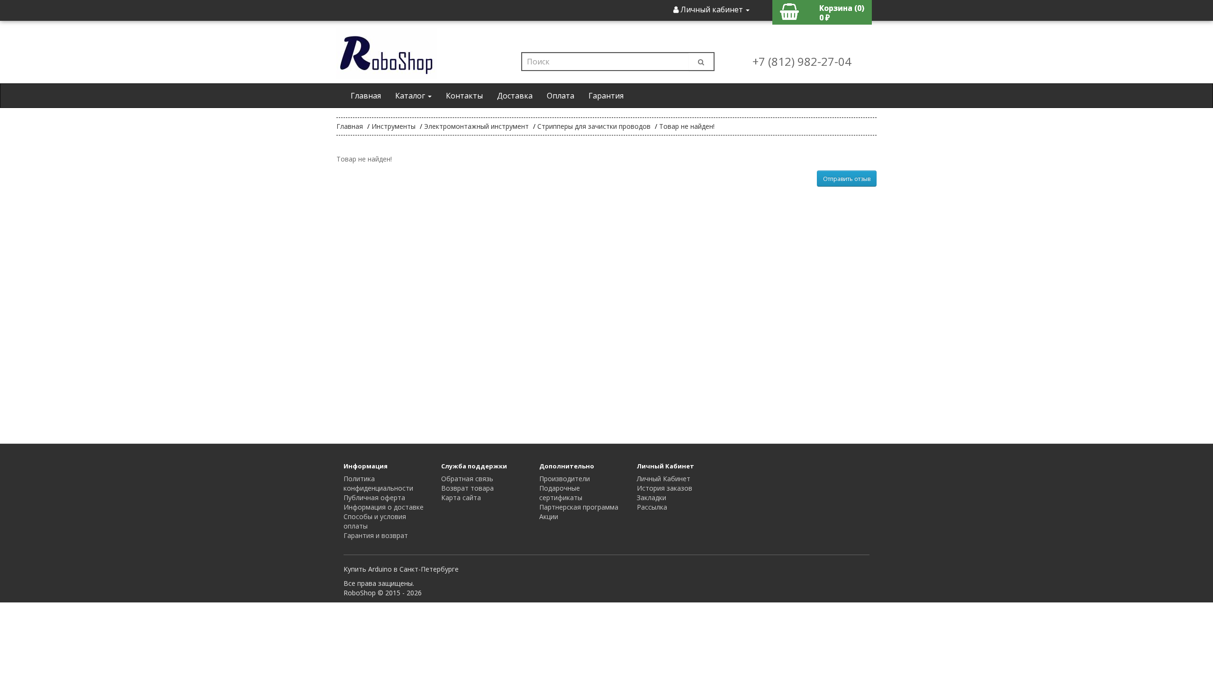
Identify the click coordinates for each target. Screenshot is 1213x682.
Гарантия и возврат (376, 535)
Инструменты (393, 126)
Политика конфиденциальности (378, 483)
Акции (548, 516)
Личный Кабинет (663, 478)
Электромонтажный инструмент (476, 126)
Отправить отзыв (846, 179)
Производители (564, 478)
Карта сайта (461, 497)
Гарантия (606, 95)
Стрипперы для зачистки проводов (594, 126)
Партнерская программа (578, 507)
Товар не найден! (687, 126)
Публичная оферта (374, 497)
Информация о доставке (384, 507)
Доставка (515, 95)
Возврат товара (467, 488)
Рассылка (652, 507)
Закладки (651, 497)
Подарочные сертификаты (560, 493)
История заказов (664, 488)
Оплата (560, 95)
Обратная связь (467, 478)
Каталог (411, 95)
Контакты (464, 95)
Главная (366, 95)
